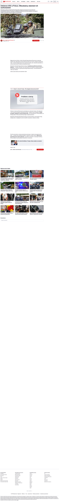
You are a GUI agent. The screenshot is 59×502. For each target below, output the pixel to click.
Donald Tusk (16, 478)
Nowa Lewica (46, 479)
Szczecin (31, 478)
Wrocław (31, 475)
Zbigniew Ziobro (17, 476)
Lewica (45, 478)
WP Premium (23, 1)
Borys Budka (16, 480)
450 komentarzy (36, 40)
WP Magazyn (2, 473)
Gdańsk (31, 480)
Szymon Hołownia (17, 479)
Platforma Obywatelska (47, 475)
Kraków (31, 476)
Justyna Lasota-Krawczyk (9, 40)
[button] (51, 1)
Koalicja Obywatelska (47, 474)
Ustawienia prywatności (44, 493)
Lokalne (31, 473)
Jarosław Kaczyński (17, 473)
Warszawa (31, 474)
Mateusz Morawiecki (17, 474)
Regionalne (33, 1)
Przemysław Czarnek (17, 475)
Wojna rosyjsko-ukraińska (3, 474)
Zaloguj (55, 1)
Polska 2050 (45, 480)
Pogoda (28, 1)
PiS (44, 473)
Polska (13, 1)
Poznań (31, 479)
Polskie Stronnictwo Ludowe (47, 476)
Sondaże (1, 479)
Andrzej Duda (16, 477)
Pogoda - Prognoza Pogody (3, 477)
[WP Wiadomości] (7, 1)
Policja (1, 476)
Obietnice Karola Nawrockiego (4, 480)
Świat (18, 1)
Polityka (38, 1)
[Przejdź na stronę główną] (1, 2)
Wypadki (1, 478)
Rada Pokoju (2, 475)
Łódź (30, 477)
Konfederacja (46, 477)
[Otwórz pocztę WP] (48, 1)
